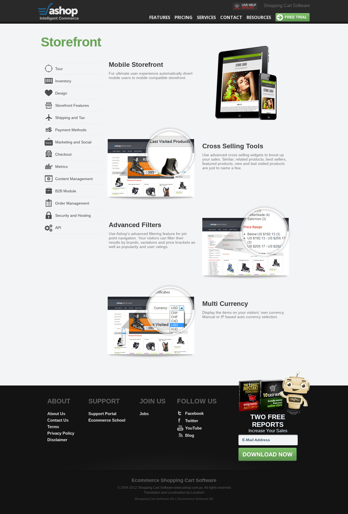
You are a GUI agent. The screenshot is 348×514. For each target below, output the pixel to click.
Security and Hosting (73, 215)
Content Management (74, 179)
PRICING (183, 17)
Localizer (197, 492)
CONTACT (231, 17)
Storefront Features (72, 105)
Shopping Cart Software (287, 5)
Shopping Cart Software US (154, 498)
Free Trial (296, 17)
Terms (53, 426)
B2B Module (65, 191)
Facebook (194, 413)
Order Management (72, 203)
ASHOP (62, 11)
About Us (56, 413)
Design (61, 93)
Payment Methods (70, 130)
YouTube (193, 428)
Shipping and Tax (70, 117)
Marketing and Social (73, 142)
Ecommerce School (106, 420)
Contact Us (58, 420)
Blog (189, 435)
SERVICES (206, 17)
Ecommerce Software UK (195, 498)
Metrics (61, 166)
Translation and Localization (165, 492)
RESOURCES (259, 17)
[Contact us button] (244, 7)
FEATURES (159, 17)
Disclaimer (57, 439)
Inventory (63, 81)
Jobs (144, 413)
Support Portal (102, 413)
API (58, 227)
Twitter (191, 420)
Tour (59, 69)
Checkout (63, 154)
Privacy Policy (60, 433)
